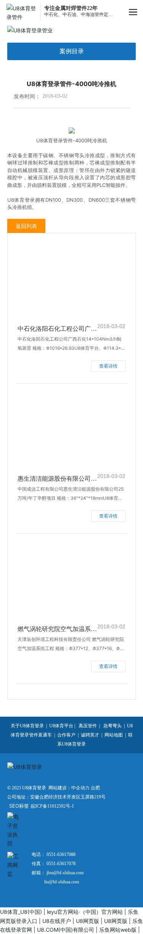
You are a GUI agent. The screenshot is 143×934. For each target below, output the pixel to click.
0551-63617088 (60, 854)
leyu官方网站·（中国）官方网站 (85, 911)
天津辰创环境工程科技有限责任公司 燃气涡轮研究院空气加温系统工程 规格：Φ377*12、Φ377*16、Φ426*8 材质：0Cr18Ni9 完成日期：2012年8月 (71, 648)
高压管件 (88, 725)
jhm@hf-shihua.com (65, 872)
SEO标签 (19, 806)
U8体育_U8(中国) (21, 911)
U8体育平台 (61, 725)
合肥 (95, 788)
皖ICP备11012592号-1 (52, 806)
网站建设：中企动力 (69, 788)
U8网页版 (87, 921)
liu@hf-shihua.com (61, 882)
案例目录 (71, 51)
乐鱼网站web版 (118, 929)
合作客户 (66, 735)
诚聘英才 (90, 735)
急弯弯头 (112, 725)
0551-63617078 (60, 863)
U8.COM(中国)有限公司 (65, 929)
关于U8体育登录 (27, 725)
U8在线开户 (56, 921)
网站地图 (113, 735)
